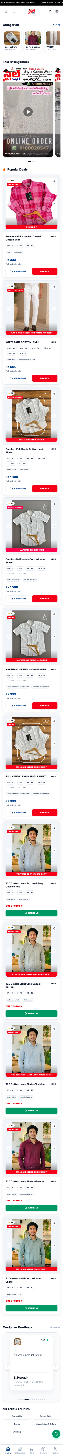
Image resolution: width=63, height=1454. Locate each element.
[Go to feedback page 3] (23, 1399)
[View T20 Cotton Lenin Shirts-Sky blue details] (31, 1051)
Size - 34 (35, 348)
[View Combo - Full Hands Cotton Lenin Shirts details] (31, 416)
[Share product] (53, 181)
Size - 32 (23, 348)
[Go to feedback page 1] (18, 1399)
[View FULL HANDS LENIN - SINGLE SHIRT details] (31, 743)
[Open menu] (6, 11)
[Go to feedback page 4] (25, 1399)
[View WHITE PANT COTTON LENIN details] (31, 309)
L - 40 (19, 246)
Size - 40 (23, 353)
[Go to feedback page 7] (34, 1399)
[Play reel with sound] (28, 112)
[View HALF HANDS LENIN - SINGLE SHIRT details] (31, 636)
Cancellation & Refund (46, 1424)
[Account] (50, 11)
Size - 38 (11, 353)
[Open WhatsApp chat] (56, 1434)
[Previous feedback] (7, 1367)
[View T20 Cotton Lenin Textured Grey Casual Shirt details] (31, 850)
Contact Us (17, 1416)
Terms (17, 1424)
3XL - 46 (11, 463)
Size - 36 (48, 348)
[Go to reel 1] (29, 161)
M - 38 (10, 246)
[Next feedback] (56, 1367)
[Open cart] (57, 11)
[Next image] (54, 203)
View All (56, 25)
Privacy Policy (46, 1416)
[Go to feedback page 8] (36, 1399)
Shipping (17, 1432)
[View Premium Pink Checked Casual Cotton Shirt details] (31, 203)
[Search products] (13, 11)
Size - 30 (11, 348)
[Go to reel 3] (34, 161)
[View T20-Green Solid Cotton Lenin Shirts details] (31, 1245)
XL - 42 (30, 246)
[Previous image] (9, 203)
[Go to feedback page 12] (44, 1399)
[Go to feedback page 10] (40, 1399)
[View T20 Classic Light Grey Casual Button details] (31, 951)
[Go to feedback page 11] (42, 1399)
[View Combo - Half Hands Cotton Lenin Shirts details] (31, 526)
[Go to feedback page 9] (38, 1399)
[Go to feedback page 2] (21, 1399)
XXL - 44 (41, 458)
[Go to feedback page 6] (32, 1399)
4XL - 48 (23, 463)
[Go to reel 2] (32, 161)
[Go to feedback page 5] (29, 1399)
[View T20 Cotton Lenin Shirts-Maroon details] (31, 1148)
